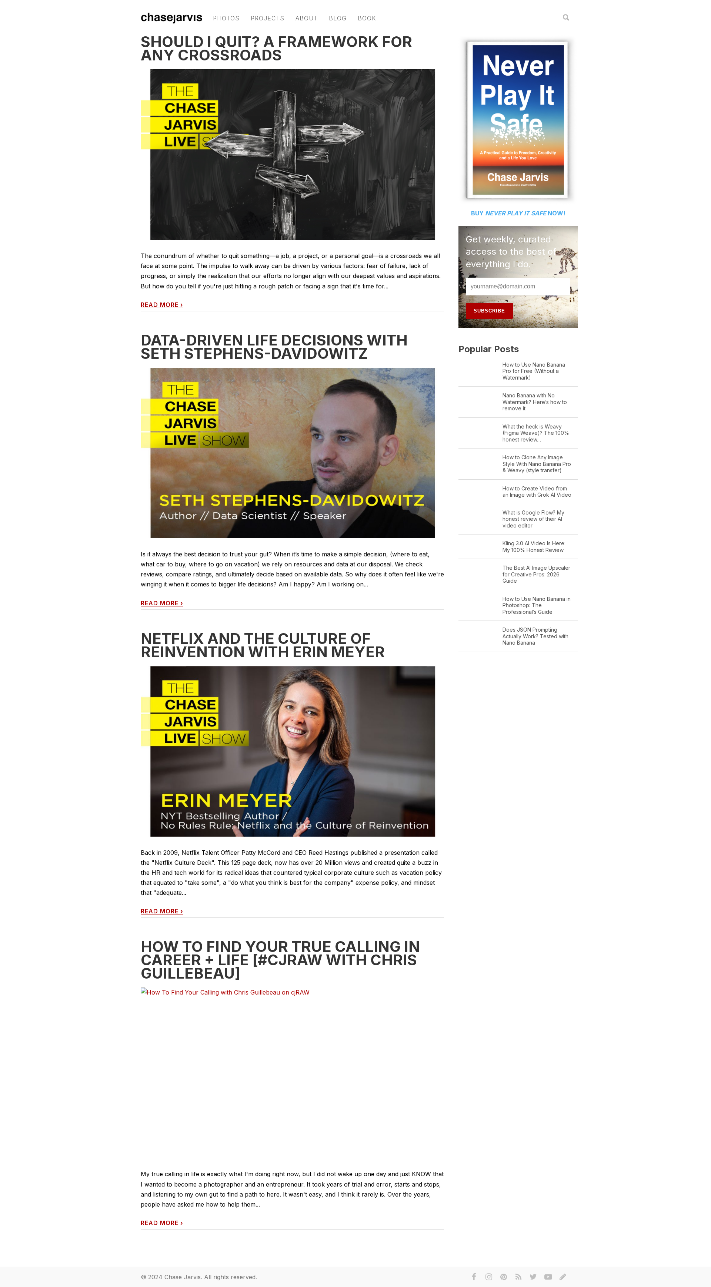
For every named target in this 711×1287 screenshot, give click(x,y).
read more (162, 305)
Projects (267, 18)
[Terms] (562, 1277)
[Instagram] (488, 1277)
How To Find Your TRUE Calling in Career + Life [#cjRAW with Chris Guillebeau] (280, 959)
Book (367, 18)
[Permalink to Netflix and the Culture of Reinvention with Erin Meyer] (292, 751)
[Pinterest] (503, 1277)
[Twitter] (533, 1277)
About (307, 18)
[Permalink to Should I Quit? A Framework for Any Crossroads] (292, 154)
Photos (226, 18)
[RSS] (518, 1277)
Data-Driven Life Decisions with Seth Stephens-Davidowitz (274, 347)
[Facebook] (474, 1277)
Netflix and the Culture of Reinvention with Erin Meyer (263, 645)
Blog (338, 18)
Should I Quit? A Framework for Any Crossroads (276, 48)
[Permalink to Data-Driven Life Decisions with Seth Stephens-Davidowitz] (292, 453)
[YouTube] (548, 1277)
